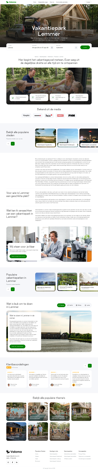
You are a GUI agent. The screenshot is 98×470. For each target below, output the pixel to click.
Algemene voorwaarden (85, 456)
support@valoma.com (12, 456)
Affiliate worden (68, 458)
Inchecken (34, 45)
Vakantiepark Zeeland (55, 461)
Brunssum (37, 461)
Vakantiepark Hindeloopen (67, 145)
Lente (88, 305)
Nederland (50, 56)
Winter (79, 305)
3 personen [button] (59, 47)
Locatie (9, 45)
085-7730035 (11, 458)
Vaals (36, 458)
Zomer (62, 305)
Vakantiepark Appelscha (44, 145)
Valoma (36, 56)
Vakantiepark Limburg (55, 458)
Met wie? (58, 45)
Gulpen (37, 456)
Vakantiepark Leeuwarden (89, 145)
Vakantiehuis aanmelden (70, 454)
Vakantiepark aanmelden (70, 456)
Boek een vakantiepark (17, 346)
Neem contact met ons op (18, 256)
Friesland (56, 56)
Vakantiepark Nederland (56, 456)
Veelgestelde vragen (43, 2)
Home (34, 2)
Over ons (52, 2)
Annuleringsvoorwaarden (85, 458)
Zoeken (85, 47)
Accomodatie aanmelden (62, 2)
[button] (13, 144)
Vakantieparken (43, 56)
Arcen (36, 454)
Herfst (71, 305)
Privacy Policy (82, 454)
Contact (88, 2)
